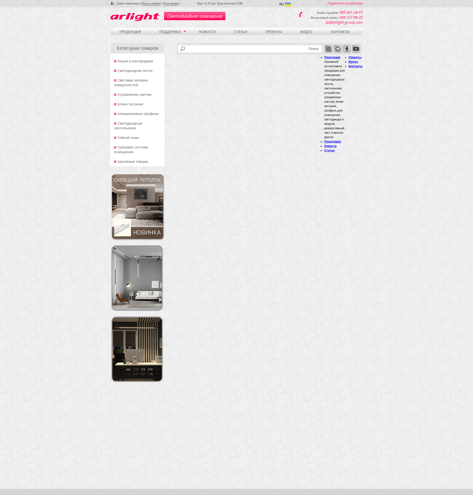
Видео (306, 31)
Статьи (240, 31)
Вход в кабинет (151, 3)
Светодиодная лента (135, 70)
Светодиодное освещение (194, 16)
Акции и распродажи (135, 61)
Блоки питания (130, 104)
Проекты (274, 31)
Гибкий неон (128, 137)
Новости (207, 31)
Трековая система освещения (131, 149)
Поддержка (170, 31)
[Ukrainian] (288, 5)
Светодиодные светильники (128, 125)
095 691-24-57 (351, 12)
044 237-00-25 (351, 17)
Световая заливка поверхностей (131, 82)
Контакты (340, 31)
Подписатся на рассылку (345, 3)
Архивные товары (133, 161)
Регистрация (170, 3)
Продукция (130, 31)
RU (281, 4)
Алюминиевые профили (138, 113)
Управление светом (134, 94)
